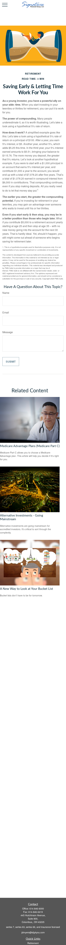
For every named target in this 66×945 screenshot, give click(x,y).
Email (5, 312)
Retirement (33, 943)
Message (7, 332)
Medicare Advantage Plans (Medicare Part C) (30, 446)
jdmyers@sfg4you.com (33, 932)
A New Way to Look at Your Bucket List (26, 588)
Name (5, 293)
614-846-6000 (36, 908)
